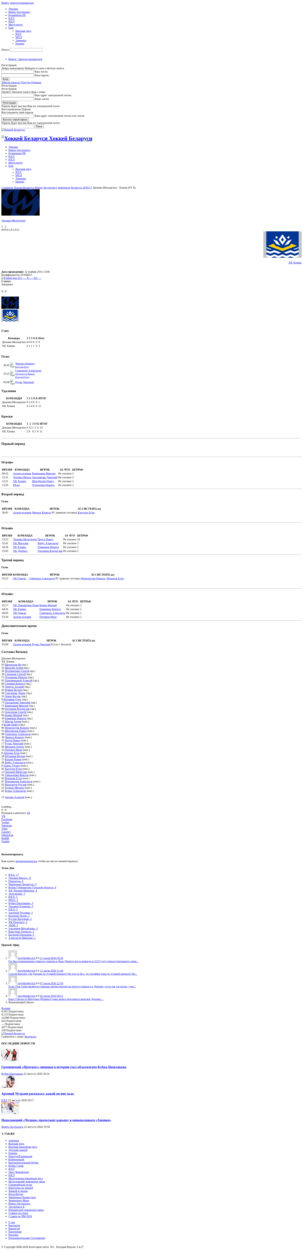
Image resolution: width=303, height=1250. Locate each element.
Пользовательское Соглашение (26, 1238)
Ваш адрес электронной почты (53, 95)
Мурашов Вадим (15, 756)
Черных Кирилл (25, 363)
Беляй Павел (11, 724)
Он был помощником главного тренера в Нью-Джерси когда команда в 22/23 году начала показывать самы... (73, 961)
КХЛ (11, 18)
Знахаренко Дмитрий (45, 477)
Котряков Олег (12, 699)
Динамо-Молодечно (13, 220)
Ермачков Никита (48, 547)
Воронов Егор (22, 377)
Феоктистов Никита (25, 374)
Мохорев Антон (14, 746)
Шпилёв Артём (14, 667)
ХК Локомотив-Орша (26, 605)
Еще (11, 27)
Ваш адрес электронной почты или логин (60, 115)
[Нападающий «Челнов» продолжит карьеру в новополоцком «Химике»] (10, 1113)
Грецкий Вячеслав (16, 771)
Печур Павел (45, 539)
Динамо (13, 8)
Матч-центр (15, 24)
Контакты (30, 1036)
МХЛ (18, 37)
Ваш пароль (42, 75)
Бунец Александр (15, 790)
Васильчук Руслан (16, 784)
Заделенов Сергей (15, 712)
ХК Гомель (19, 578)
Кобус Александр (48, 543)
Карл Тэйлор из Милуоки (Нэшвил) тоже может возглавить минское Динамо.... (55, 999)
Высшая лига (23, 30)
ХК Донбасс (20, 550)
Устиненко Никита (43, 485)
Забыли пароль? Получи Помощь (21, 82)
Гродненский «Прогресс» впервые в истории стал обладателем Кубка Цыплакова (63, 1067)
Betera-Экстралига (19, 12)
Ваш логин (41, 71)
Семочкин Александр (28, 370)
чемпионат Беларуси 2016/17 (75, 187)
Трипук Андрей (14, 686)
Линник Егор (12, 753)
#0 (28, 812)
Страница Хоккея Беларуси (17, 187)
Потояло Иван (48, 616)
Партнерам (15, 1231)
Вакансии (14, 1228)
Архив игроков (22, 473)
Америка (20, 40)
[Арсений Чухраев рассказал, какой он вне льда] (10, 1086)
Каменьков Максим (43, 473)
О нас (11, 1222)
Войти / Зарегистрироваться (25, 59)
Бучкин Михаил (14, 787)
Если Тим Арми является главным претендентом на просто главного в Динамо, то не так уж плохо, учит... (72, 986)
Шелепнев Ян (13, 664)
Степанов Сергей (15, 674)
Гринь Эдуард (12, 765)
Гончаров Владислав (50, 550)
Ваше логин (42, 98)
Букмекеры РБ (17, 15)
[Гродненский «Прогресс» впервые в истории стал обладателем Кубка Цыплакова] (10, 1060)
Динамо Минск (22, 477)
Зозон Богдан (13, 696)
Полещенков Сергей (17, 671)
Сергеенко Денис (15, 693)
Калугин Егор (22, 367)
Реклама (13, 1234)
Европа (19, 43)
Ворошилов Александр (19, 781)
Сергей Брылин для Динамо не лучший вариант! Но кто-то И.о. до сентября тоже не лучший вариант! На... (72, 973)
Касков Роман (13, 759)
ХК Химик (295, 262)
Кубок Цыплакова (12, 1073)
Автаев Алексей (14, 797)
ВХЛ (18, 34)
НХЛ (11, 21)
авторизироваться (26, 861)
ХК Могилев (20, 543)
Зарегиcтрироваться (22, 2)
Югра (16, 485)
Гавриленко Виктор (17, 775)
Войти (5, 2)
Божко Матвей (48, 605)
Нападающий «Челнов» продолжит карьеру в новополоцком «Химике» (56, 1120)
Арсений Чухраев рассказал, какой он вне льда (37, 1093)
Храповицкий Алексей (19, 680)
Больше (5, 1008)
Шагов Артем (13, 721)
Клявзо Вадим (13, 689)
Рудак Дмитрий (24, 382)
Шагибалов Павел (43, 481)
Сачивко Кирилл (15, 683)
